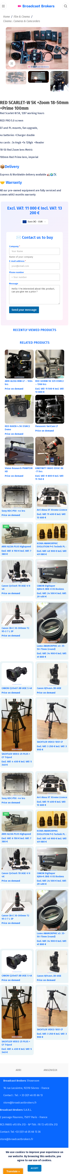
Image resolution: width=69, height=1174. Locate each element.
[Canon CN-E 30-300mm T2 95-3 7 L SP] (16, 611)
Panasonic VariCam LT (45, 421)
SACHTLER (19, 1068)
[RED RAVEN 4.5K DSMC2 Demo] (19, 405)
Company (14, 244)
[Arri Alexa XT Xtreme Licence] (50, 490)
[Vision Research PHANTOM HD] (19, 446)
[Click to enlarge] (11, 61)
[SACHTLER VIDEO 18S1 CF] (50, 716)
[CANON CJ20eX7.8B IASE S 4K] (16, 670)
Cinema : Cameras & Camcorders (21, 21)
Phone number (16, 270)
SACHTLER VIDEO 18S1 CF (49, 739)
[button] (9, 47)
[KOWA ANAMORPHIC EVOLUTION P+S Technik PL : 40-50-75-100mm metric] (50, 528)
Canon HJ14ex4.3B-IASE (48, 683)
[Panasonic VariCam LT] (48, 405)
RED (51, 1068)
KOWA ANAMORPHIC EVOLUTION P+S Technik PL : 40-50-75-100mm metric (50, 542)
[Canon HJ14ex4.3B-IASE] (50, 670)
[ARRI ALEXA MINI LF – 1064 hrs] (19, 361)
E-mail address (17, 258)
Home (6, 16)
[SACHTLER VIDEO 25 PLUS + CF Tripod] (16, 722)
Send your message (24, 307)
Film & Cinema (22, 16)
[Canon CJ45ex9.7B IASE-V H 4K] (16, 570)
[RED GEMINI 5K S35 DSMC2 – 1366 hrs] (48, 361)
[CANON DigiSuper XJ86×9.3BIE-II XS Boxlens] (50, 570)
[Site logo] (35, 5)
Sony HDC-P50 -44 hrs (13, 503)
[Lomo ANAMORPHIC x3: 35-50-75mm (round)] (50, 620)
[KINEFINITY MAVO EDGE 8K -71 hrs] (48, 446)
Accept (33, 1168)
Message (13, 281)
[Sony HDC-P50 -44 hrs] (16, 490)
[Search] (63, 6)
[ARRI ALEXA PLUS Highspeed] (16, 529)
